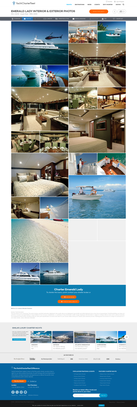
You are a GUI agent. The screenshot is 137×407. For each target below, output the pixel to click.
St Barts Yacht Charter (79, 378)
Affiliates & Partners (33, 395)
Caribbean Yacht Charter (80, 385)
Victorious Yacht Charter (106, 378)
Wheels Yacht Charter (105, 376)
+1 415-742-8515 (33, 387)
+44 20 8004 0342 (17, 387)
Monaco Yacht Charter (79, 376)
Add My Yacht (22, 395)
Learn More (80, 405)
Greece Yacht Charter (79, 380)
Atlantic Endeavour (82, 345)
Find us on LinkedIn (25, 392)
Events (97, 4)
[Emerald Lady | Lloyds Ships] (39, 43)
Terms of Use (112, 402)
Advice (118, 4)
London (13, 385)
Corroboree (101, 345)
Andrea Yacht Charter (105, 380)
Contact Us (14, 395)
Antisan (56, 345)
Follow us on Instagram (21, 392)
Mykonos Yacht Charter (79, 383)
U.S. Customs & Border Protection (23, 308)
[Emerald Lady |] (82, 32)
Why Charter (108, 4)
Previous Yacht (115, 11)
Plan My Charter (19, 381)
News (89, 4)
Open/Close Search (123, 4)
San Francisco (32, 385)
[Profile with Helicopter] (25, 274)
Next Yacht (121, 11)
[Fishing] (54, 76)
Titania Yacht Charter (105, 383)
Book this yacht (98, 11)
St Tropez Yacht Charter (80, 374)
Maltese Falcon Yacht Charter (107, 374)
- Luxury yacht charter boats (29, 3)
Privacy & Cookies (121, 402)
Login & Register (120, 1)
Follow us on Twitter (17, 392)
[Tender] (111, 32)
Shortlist (110, 1)
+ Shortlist (119, 18)
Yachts (69, 4)
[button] (126, 337)
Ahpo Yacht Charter (105, 385)
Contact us (33, 381)
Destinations (79, 4)
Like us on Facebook (13, 392)
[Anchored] (25, 76)
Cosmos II (122, 345)
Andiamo (34, 345)
